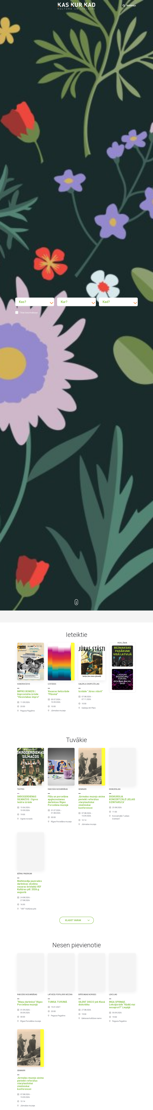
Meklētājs (131, 5)
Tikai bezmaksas (29, 312)
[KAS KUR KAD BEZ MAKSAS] (122, 656)
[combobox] (34, 302)
